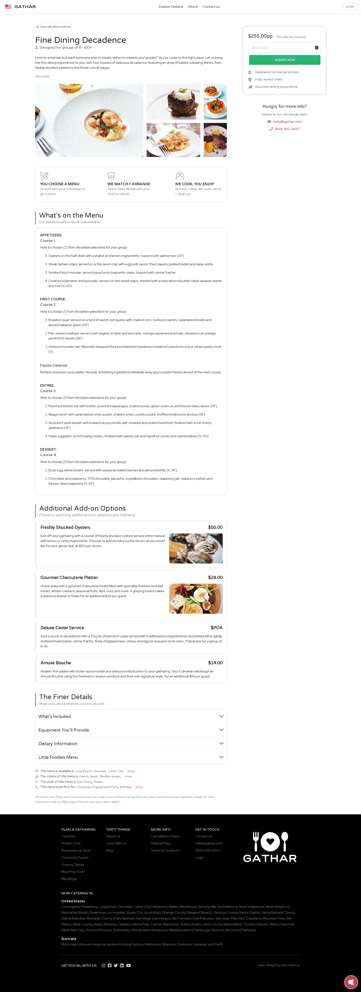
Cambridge (201, 930)
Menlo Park (140, 924)
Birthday (125, 787)
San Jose (222, 918)
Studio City (134, 912)
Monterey (170, 924)
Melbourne (153, 944)
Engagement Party (105, 787)
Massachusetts (180, 930)
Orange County (174, 912)
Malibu (174, 906)
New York (288, 924)
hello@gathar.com (287, 121)
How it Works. (111, 802)
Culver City (115, 771)
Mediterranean (110, 776)
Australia (68, 939)
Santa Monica (227, 906)
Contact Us (211, 6)
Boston (217, 930)
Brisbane (169, 944)
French (83, 776)
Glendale (99, 771)
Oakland (124, 924)
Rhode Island (141, 930)
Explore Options (171, 6)
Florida (249, 924)
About (193, 6)
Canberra (184, 944)
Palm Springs (123, 918)
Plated (98, 782)
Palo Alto (237, 918)
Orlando (262, 924)
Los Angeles (70, 906)
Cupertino (253, 918)
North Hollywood (251, 906)
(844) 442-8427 (287, 129)
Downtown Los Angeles (107, 912)
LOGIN (350, 6)
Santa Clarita (249, 912)
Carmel (156, 924)
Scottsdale (121, 930)
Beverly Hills (207, 906)
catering (79, 893)
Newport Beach (199, 912)
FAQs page (68, 802)
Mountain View (274, 918)
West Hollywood (278, 906)
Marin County (83, 924)
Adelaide (200, 944)
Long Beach (83, 771)
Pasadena (89, 906)
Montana (232, 930)
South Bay (151, 912)
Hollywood (159, 906)
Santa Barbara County (278, 912)
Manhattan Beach (74, 912)
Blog (109, 850)
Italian (94, 776)
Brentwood (188, 906)
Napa (98, 924)
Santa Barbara (73, 918)
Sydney (137, 944)
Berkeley (110, 924)
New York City (73, 930)
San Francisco (182, 918)
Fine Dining (84, 782)
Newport (159, 930)
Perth (219, 944)
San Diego (143, 918)
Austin (185, 924)
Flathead (247, 930)
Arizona (91, 930)
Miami (273, 924)
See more (42, 76)
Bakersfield (232, 924)
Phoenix (105, 930)
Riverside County (99, 918)
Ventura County (226, 912)
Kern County (213, 924)
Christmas (83, 787)
